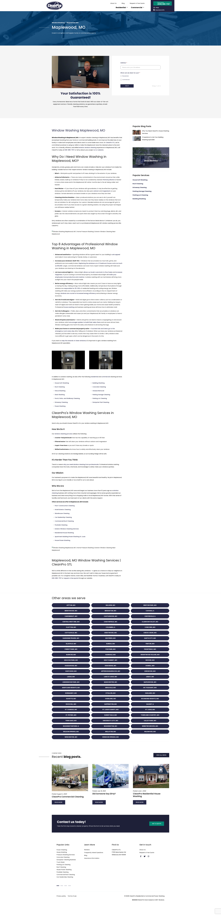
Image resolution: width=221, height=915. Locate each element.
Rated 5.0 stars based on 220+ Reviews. (151, 900)
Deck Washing (60, 395)
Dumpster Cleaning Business (66, 860)
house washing (69, 307)
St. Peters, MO (71, 715)
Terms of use (72, 896)
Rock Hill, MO (71, 704)
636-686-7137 (69, 150)
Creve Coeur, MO (150, 633)
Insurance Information (91, 858)
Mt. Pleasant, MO (150, 688)
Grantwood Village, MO (150, 655)
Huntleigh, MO (71, 671)
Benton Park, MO (150, 605)
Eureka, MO (110, 644)
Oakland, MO (150, 693)
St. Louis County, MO (110, 710)
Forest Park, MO (71, 649)
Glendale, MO (110, 655)
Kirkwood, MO (150, 671)
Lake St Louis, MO (110, 677)
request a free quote (71, 578)
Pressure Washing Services (66, 855)
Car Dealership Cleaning (63, 517)
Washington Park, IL (71, 726)
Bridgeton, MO (110, 611)
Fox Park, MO (110, 649)
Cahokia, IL (150, 611)
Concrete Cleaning (99, 387)
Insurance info (159, 10)
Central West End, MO (71, 622)
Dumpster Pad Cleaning (101, 402)
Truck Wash (61, 862)
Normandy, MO (71, 693)
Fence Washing (60, 391)
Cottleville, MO (71, 633)
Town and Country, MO (150, 715)
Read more (58, 802)
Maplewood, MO (150, 682)
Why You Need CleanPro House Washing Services (151, 132)
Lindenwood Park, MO (71, 682)
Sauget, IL (150, 704)
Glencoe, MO (71, 655)
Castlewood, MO (110, 616)
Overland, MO (110, 699)
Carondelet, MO (71, 616)
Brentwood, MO (71, 611)
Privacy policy (61, 896)
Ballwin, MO (110, 605)
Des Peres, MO (110, 638)
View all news (161, 755)
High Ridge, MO (110, 666)
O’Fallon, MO (110, 693)
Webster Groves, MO (150, 726)
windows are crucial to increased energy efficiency (78, 293)
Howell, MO (150, 666)
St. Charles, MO (71, 710)
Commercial (136, 7)
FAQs (157, 7)
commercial (105, 377)
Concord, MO (150, 627)
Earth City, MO (150, 638)
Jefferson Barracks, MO (110, 671)
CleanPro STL (110, 143)
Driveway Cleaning (61, 402)
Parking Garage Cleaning (101, 395)
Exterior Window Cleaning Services (67, 529)
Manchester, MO (110, 682)
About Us (113, 3)
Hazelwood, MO (71, 666)
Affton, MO (71, 605)
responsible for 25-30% (72, 288)
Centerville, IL (150, 616)
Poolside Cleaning (61, 525)
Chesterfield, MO (110, 622)
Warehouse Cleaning (62, 513)
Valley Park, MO (150, 721)
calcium (96, 191)
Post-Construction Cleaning (65, 506)
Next (127, 86)
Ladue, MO (71, 677)
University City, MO (110, 721)
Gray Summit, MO (110, 660)
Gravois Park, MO (71, 660)
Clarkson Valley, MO (150, 622)
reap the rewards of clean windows (73, 341)
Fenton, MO (150, 644)
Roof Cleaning (60, 387)
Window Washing (58, 23)
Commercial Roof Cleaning (64, 521)
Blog (123, 3)
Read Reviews (151, 157)
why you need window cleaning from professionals (81, 464)
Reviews (87, 850)
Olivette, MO (71, 699)
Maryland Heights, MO (71, 688)
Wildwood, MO (150, 732)
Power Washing (60, 406)
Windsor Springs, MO (110, 737)
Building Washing (99, 383)
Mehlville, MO (110, 688)
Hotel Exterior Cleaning (63, 510)
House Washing (62, 852)
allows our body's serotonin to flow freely (97, 272)
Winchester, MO (71, 737)
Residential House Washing (64, 533)
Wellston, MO (110, 732)
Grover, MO (150, 660)
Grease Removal (98, 391)
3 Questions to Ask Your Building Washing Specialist (151, 138)
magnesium (106, 191)
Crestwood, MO (110, 633)
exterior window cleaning (87, 148)
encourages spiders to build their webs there (84, 322)
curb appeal (116, 255)
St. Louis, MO (150, 710)
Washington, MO (110, 726)
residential (94, 377)
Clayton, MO (71, 627)
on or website (98, 150)
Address (123, 63)
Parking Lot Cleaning (100, 398)
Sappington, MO (110, 704)
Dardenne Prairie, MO (71, 638)
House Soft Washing (62, 383)
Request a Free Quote (137, 3)
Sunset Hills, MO (110, 715)
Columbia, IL (110, 627)
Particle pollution (109, 180)
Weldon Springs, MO (71, 732)
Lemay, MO (150, 677)
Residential (121, 7)
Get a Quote (156, 824)
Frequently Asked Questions (93, 853)
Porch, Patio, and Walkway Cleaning (67, 398)
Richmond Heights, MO (150, 699)
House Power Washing (62, 540)
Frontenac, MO (150, 649)
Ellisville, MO (71, 644)
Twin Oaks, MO (71, 721)
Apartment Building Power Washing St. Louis (70, 537)
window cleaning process (63, 434)
